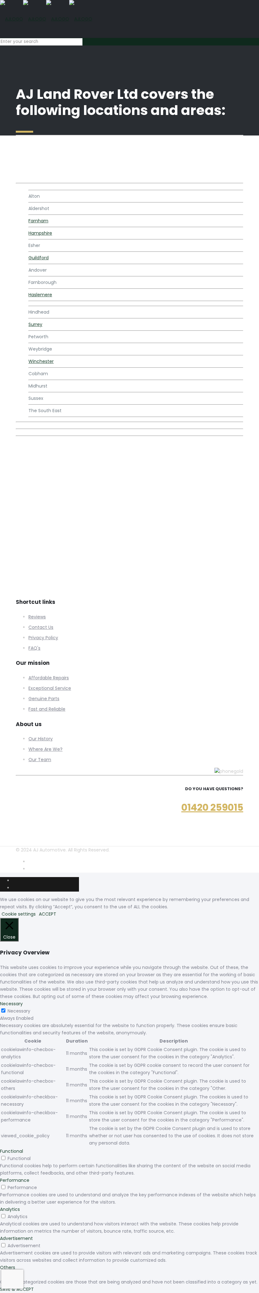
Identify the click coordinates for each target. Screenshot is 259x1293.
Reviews (37, 617)
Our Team (39, 759)
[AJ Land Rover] (46, 19)
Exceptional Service (49, 688)
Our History (40, 739)
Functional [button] (11, 1151)
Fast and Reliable (46, 709)
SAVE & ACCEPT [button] (17, 1289)
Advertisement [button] (16, 1238)
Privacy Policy (43, 637)
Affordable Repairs (48, 678)
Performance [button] (14, 1180)
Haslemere (40, 295)
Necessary (19, 1011)
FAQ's (34, 648)
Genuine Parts (43, 698)
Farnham (38, 221)
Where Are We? (45, 749)
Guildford (38, 258)
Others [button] (7, 1267)
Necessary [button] (11, 1004)
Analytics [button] (10, 1209)
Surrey (35, 324)
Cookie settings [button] (19, 914)
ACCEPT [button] (47, 914)
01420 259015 (212, 807)
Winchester (41, 361)
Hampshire (40, 233)
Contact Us (40, 627)
